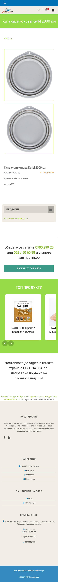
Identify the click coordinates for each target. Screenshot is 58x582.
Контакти (30, 470)
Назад (9, 38)
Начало (4, 396)
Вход (30, 499)
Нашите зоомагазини (30, 466)
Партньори (30, 479)
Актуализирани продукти (16, 218)
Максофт (40, 571)
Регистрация (29, 503)
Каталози (29, 475)
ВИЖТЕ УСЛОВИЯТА (29, 268)
